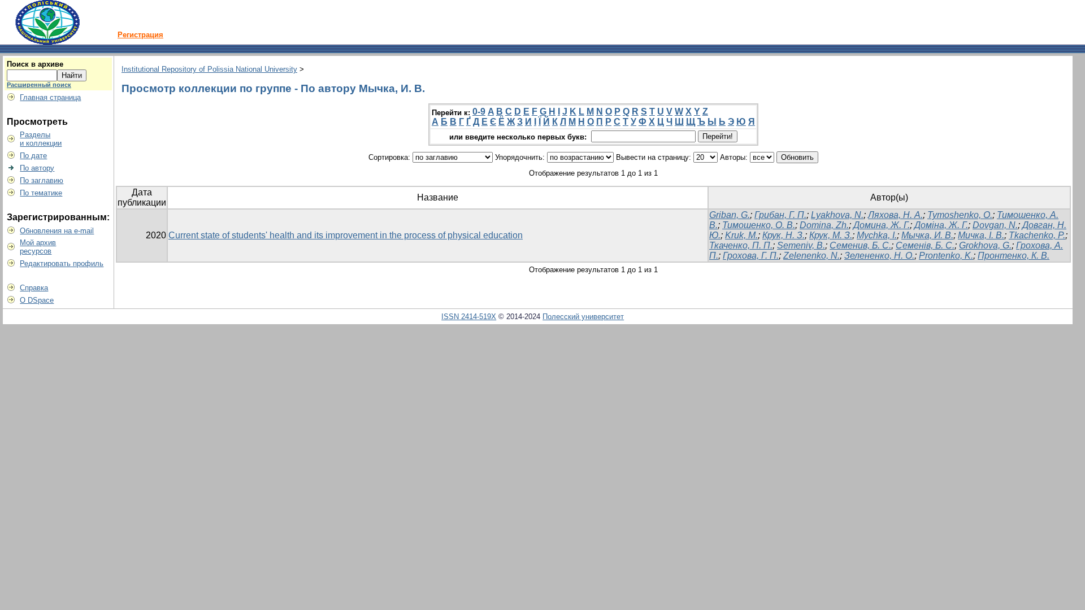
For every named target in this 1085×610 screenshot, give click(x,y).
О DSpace (37, 300)
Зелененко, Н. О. (879, 255)
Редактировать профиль (61, 263)
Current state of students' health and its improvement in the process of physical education (345, 235)
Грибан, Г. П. (780, 215)
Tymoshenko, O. (959, 215)
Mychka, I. (877, 235)
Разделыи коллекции (41, 138)
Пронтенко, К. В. (1013, 255)
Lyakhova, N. (837, 215)
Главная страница (50, 97)
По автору (37, 168)
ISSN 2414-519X (468, 316)
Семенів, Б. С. (925, 245)
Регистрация (140, 34)
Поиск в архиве (35, 64)
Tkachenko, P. (1037, 235)
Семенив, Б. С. (860, 245)
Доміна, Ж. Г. (941, 225)
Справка (34, 288)
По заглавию (41, 180)
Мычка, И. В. (927, 235)
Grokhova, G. (985, 245)
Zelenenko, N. (811, 255)
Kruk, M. (741, 235)
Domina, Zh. (824, 225)
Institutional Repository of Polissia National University (209, 69)
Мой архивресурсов (38, 246)
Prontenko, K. (946, 255)
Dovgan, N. (995, 225)
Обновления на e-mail (57, 230)
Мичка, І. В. (981, 235)
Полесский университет (583, 316)
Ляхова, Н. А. (895, 215)
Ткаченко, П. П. (740, 245)
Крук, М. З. (830, 235)
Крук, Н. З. (783, 235)
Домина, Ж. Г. (881, 225)
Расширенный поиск (39, 84)
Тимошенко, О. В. (758, 225)
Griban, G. (729, 215)
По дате (33, 155)
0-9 (478, 111)
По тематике (41, 193)
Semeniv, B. (801, 245)
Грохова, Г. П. (751, 255)
